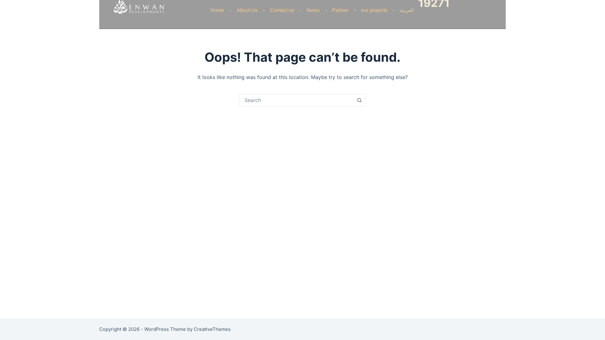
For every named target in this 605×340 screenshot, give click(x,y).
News (313, 10)
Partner (340, 10)
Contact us (282, 10)
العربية (407, 10)
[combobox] (296, 100)
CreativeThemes (212, 329)
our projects (374, 10)
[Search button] (359, 100)
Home (217, 10)
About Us (247, 10)
